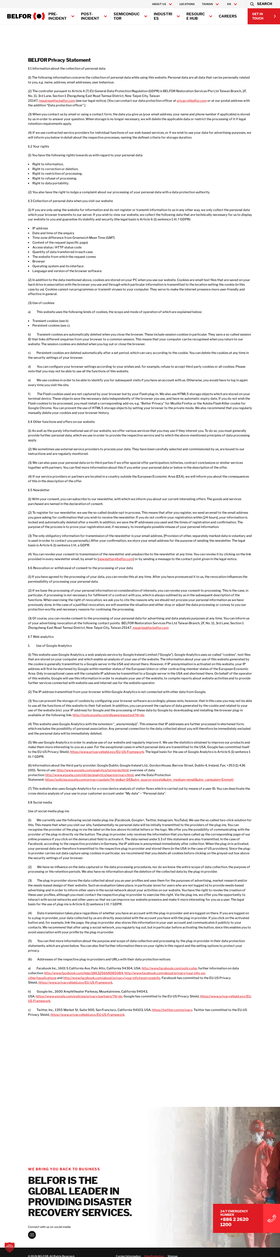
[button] (261, 4)
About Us (159, 4)
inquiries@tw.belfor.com (57, 101)
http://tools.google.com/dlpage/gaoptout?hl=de (108, 715)
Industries (163, 16)
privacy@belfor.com (192, 101)
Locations (187, 4)
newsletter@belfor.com (115, 559)
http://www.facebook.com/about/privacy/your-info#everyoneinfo (111, 978)
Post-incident (90, 16)
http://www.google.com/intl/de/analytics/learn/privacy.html (89, 775)
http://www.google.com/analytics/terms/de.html (92, 770)
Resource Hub (195, 16)
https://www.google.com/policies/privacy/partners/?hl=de (79, 996)
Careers (228, 16)
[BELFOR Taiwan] (26, 16)
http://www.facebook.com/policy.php (169, 968)
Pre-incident (57, 16)
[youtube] (32, 1235)
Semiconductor (127, 16)
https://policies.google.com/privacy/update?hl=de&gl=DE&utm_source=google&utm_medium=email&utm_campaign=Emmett (139, 780)
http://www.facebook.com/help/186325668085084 (83, 973)
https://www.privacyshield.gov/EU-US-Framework (107, 752)
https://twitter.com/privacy (172, 1010)
